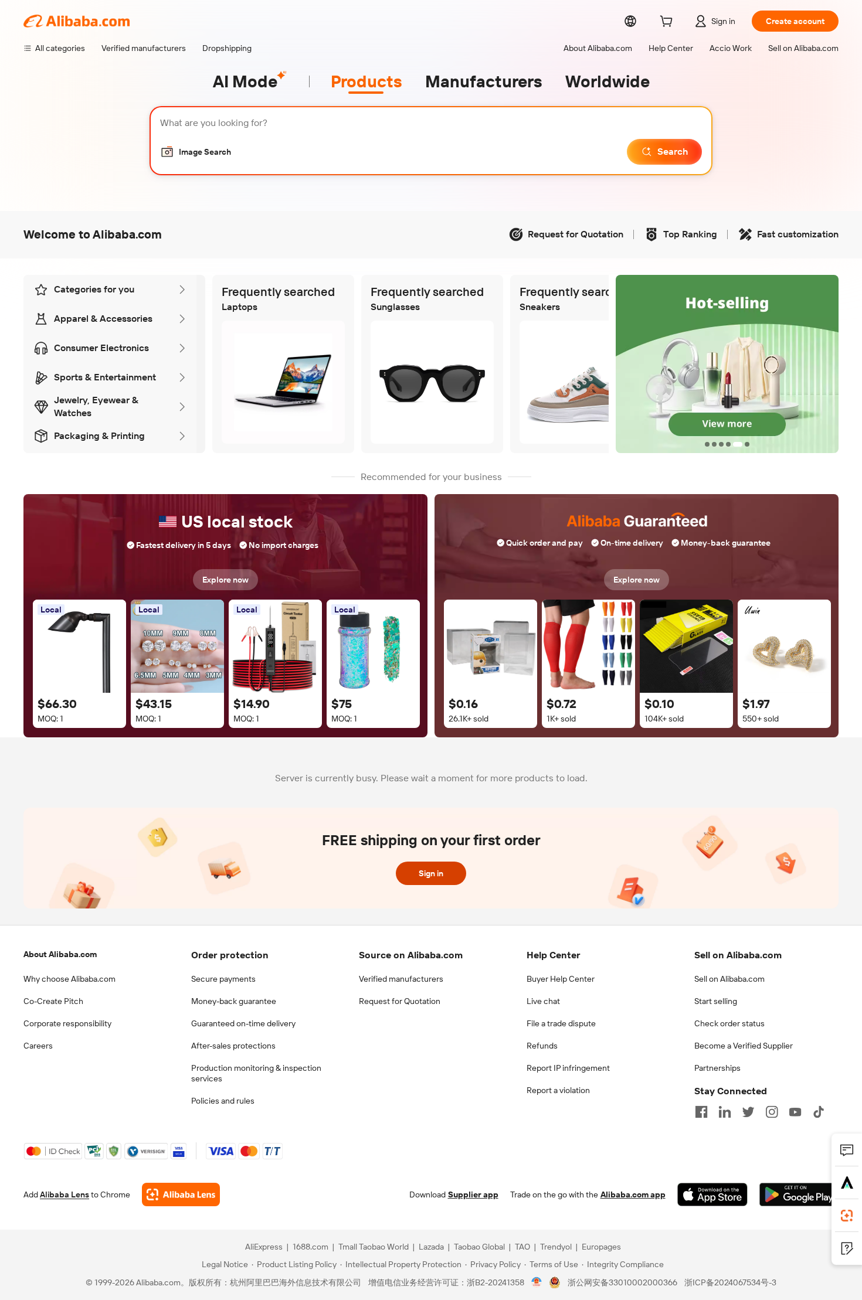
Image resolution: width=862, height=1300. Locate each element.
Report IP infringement (568, 1068)
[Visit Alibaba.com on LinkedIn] (725, 1112)
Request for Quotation (399, 1001)
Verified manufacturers (401, 978)
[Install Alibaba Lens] (846, 1215)
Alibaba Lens (64, 1194)
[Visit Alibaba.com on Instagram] (772, 1112)
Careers (38, 1045)
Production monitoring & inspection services (256, 1073)
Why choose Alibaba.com (69, 978)
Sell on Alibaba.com (729, 978)
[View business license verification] (536, 1282)
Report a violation (558, 1090)
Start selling (715, 1001)
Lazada (431, 1246)
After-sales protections (233, 1045)
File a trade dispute (561, 1023)
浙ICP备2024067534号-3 (730, 1282)
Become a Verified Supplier (743, 1045)
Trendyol (556, 1246)
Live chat (543, 1001)
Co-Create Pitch (53, 1001)
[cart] (668, 23)
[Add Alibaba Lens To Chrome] (181, 1194)
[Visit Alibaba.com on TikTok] (819, 1112)
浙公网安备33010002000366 (622, 1282)
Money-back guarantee (233, 1001)
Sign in (431, 873)
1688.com (310, 1246)
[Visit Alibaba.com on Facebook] (701, 1112)
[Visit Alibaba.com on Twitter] (748, 1112)
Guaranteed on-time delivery (243, 1023)
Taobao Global (479, 1246)
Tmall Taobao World (373, 1246)
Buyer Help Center (561, 978)
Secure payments (223, 978)
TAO (522, 1246)
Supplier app (473, 1194)
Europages (601, 1246)
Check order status (729, 1023)
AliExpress (264, 1246)
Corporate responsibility (67, 1023)
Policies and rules (222, 1100)
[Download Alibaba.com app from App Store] (712, 1194)
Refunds (542, 1045)
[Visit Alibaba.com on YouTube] (795, 1112)
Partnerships (717, 1068)
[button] (195, 151)
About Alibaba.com (60, 954)
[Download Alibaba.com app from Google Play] (799, 1194)
